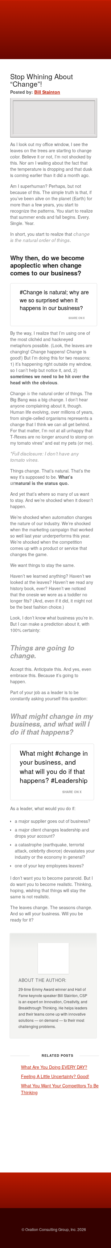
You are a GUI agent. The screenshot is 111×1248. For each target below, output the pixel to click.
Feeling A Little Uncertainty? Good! (55, 1076)
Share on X (76, 318)
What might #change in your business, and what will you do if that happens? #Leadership (54, 766)
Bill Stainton (47, 92)
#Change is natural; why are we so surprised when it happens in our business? (54, 299)
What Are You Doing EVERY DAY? (54, 1067)
